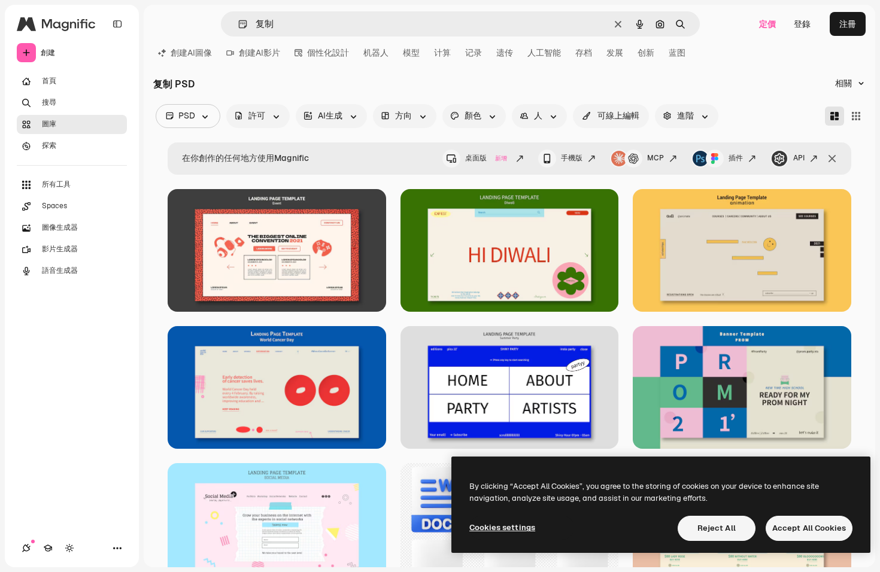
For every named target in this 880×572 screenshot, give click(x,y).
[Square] (856, 116)
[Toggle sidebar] (117, 24)
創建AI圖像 (191, 52)
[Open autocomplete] (237, 24)
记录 (473, 52)
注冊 (847, 24)
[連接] (26, 548)
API (799, 158)
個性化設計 (328, 52)
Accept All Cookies (809, 528)
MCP (655, 158)
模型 (411, 52)
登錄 (802, 24)
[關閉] (832, 158)
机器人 (376, 52)
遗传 (504, 52)
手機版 (571, 158)
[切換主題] (69, 548)
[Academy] (47, 548)
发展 (614, 52)
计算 (442, 52)
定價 (767, 24)
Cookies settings (502, 527)
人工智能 (544, 52)
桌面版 (486, 158)
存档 (583, 52)
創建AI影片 (259, 52)
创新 (646, 52)
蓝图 (677, 52)
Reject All (716, 528)
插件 (736, 158)
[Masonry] (834, 116)
